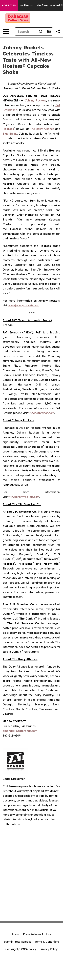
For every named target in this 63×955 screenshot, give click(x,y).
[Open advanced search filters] (49, 31)
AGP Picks (9, 5)
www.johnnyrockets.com (23, 305)
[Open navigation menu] (6, 31)
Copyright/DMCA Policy (20, 949)
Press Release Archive (37, 934)
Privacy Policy (48, 949)
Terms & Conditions (47, 941)
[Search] (41, 31)
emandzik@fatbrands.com (20, 730)
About (16, 934)
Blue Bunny (10, 133)
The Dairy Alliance (42, 129)
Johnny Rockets (35, 100)
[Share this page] (58, 31)
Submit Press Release (17, 941)
